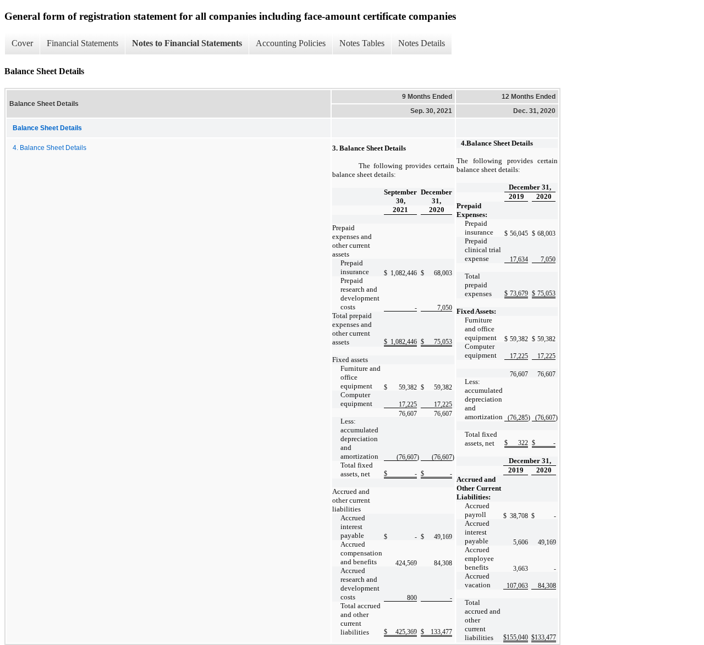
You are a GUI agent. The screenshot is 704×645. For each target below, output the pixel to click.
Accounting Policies (291, 43)
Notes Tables (361, 43)
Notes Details (421, 43)
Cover (22, 43)
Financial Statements (82, 43)
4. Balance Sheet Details (49, 147)
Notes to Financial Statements (187, 43)
